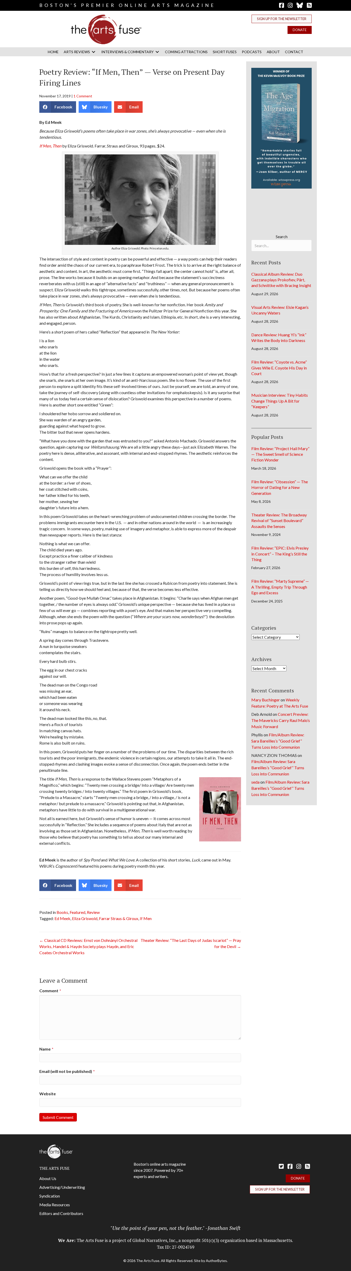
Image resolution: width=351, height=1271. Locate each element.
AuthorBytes (216, 1260)
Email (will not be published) (67, 1071)
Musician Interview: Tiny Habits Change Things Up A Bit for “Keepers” (279, 401)
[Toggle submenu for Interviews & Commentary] (157, 52)
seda (255, 782)
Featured (77, 912)
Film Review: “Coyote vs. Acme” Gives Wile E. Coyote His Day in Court (279, 367)
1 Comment (82, 96)
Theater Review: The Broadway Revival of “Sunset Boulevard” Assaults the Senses (279, 520)
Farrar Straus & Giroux (118, 918)
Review (93, 912)
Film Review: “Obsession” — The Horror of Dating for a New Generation (279, 487)
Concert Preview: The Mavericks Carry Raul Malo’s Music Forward (280, 720)
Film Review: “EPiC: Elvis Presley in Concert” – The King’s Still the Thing (280, 553)
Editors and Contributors (61, 1213)
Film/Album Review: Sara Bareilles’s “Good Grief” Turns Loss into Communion (277, 740)
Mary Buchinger (265, 699)
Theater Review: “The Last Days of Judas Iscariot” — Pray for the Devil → (191, 943)
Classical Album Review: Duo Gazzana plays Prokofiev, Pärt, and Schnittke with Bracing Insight (281, 280)
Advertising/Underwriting (62, 1187)
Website (47, 1093)
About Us (47, 1178)
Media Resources (54, 1204)
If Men (146, 918)
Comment (50, 990)
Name (46, 1048)
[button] (282, 19)
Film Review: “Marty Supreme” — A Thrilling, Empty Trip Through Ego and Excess (280, 587)
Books (62, 912)
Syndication (49, 1195)
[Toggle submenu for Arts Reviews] (93, 52)
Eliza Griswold (84, 918)
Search (282, 236)
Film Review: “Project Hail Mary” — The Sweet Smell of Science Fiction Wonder (280, 454)
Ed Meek (62, 918)
